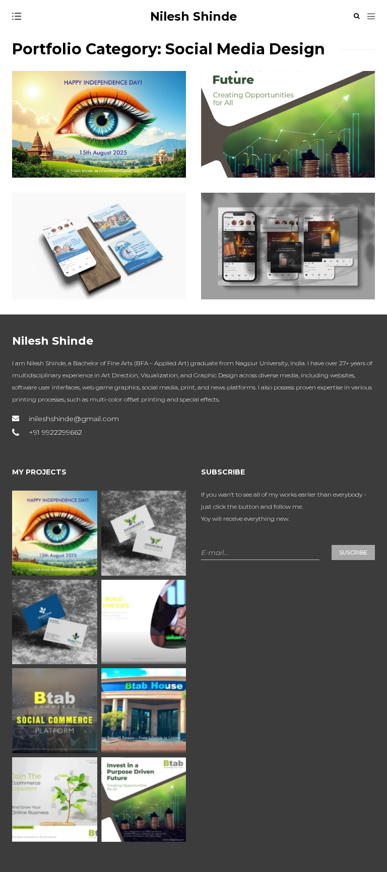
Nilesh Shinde (193, 16)
